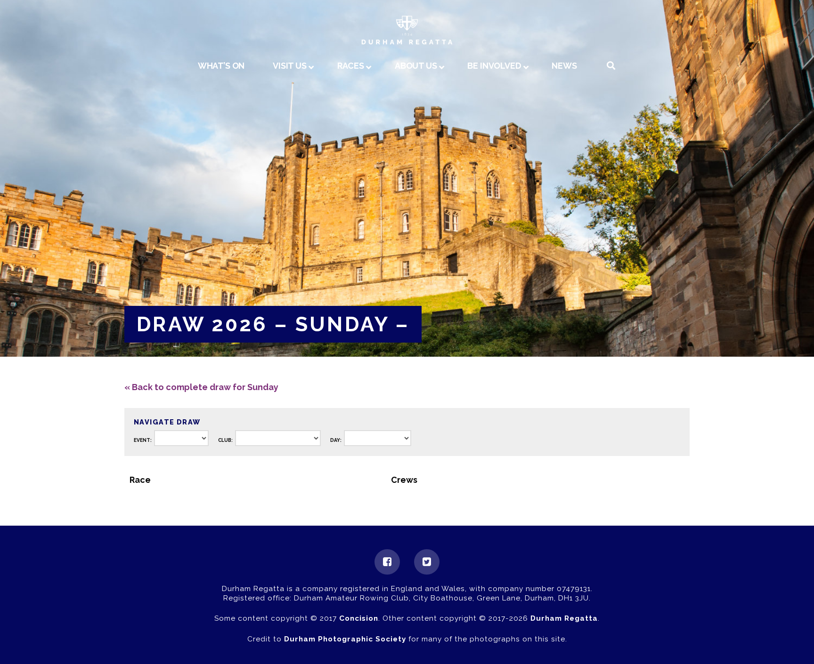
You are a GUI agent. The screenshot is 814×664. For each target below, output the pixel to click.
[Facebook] (387, 562)
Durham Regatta (564, 618)
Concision (358, 618)
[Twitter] (427, 562)
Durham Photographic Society (345, 639)
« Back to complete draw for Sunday (201, 387)
